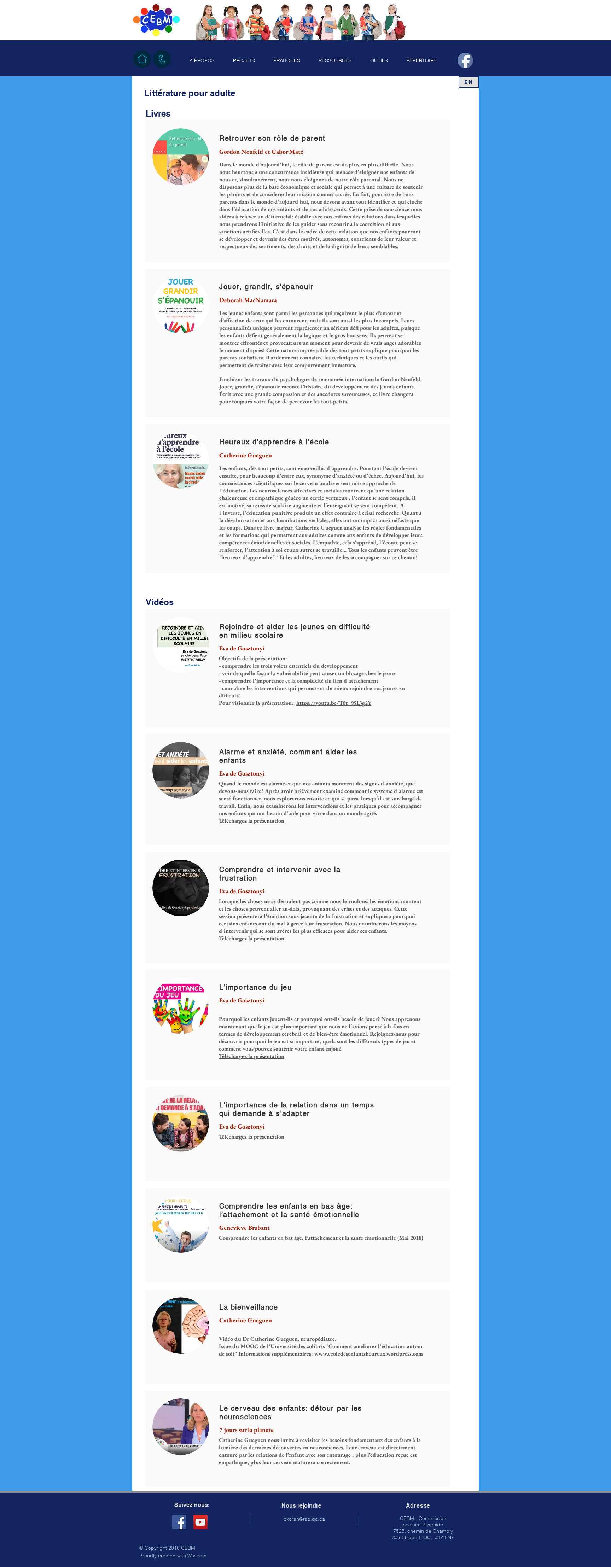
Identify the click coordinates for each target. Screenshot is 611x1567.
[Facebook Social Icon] (179, 1522)
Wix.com (196, 1556)
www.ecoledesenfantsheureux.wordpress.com (368, 1353)
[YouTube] (200, 1522)
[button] (202, 60)
